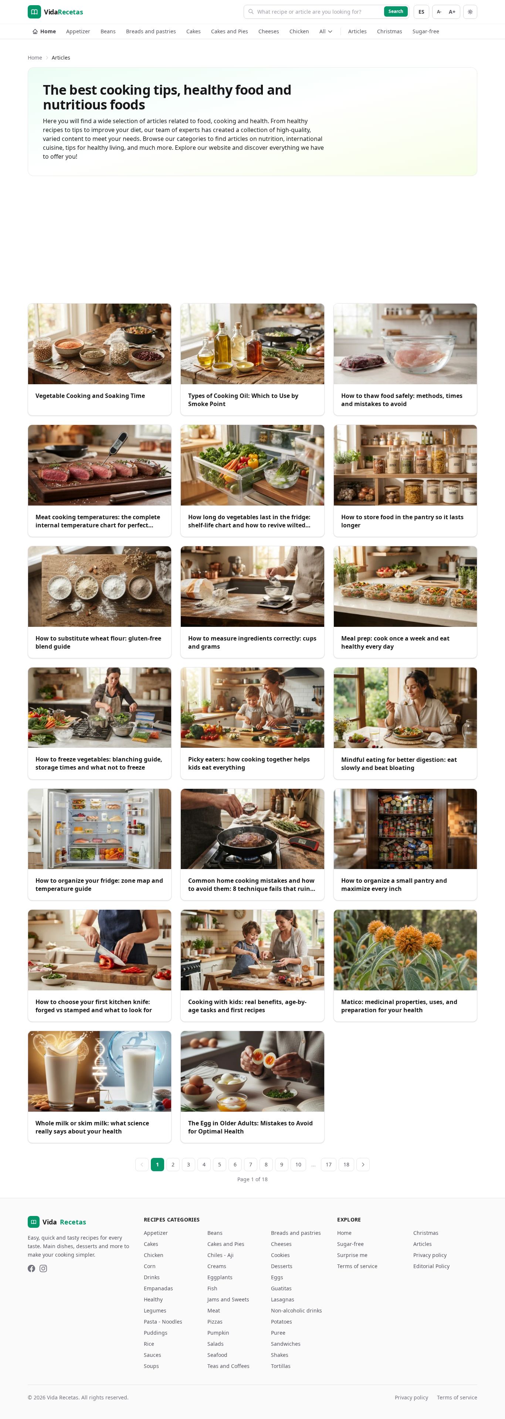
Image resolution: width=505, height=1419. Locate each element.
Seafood (217, 1354)
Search (396, 11)
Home (48, 31)
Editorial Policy (431, 1266)
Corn (150, 1266)
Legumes (155, 1310)
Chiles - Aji (220, 1254)
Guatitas (281, 1288)
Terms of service (357, 1266)
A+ (452, 11)
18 (346, 1164)
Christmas (389, 31)
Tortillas (281, 1365)
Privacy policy (430, 1254)
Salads (215, 1343)
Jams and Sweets (228, 1299)
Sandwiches (286, 1343)
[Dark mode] (470, 12)
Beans (108, 31)
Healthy (153, 1299)
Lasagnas (282, 1299)
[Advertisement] (252, 239)
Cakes (193, 31)
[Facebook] (31, 1268)
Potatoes (281, 1321)
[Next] (363, 1164)
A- (439, 12)
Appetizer (78, 31)
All (322, 31)
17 (329, 1164)
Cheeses (268, 31)
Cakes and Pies (229, 31)
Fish (212, 1288)
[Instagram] (43, 1268)
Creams (216, 1266)
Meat (213, 1310)
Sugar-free (426, 31)
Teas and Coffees (228, 1365)
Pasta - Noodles (163, 1321)
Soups (151, 1365)
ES (421, 11)
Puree (278, 1332)
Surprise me (352, 1254)
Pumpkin (218, 1332)
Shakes (279, 1354)
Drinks (152, 1277)
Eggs (277, 1277)
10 (298, 1164)
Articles (357, 31)
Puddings (155, 1332)
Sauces (152, 1354)
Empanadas (158, 1288)
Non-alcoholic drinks (296, 1310)
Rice (149, 1343)
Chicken (299, 31)
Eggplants (220, 1277)
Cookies (280, 1254)
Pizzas (215, 1321)
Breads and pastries (151, 31)
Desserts (281, 1266)
